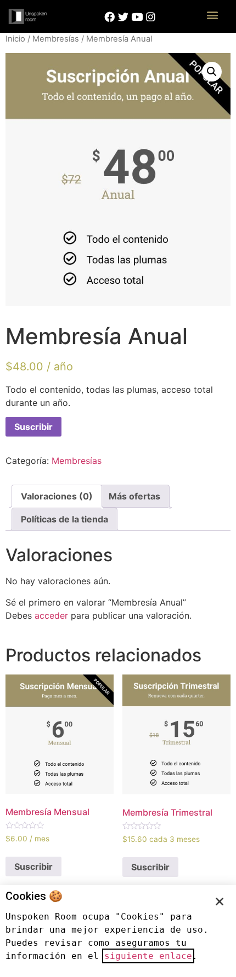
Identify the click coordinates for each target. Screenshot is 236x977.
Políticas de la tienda (64, 519)
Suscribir (33, 426)
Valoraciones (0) (57, 496)
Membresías (55, 39)
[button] (213, 14)
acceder (51, 615)
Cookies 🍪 (34, 896)
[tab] (57, 496)
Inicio (15, 39)
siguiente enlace (148, 956)
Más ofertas (134, 496)
